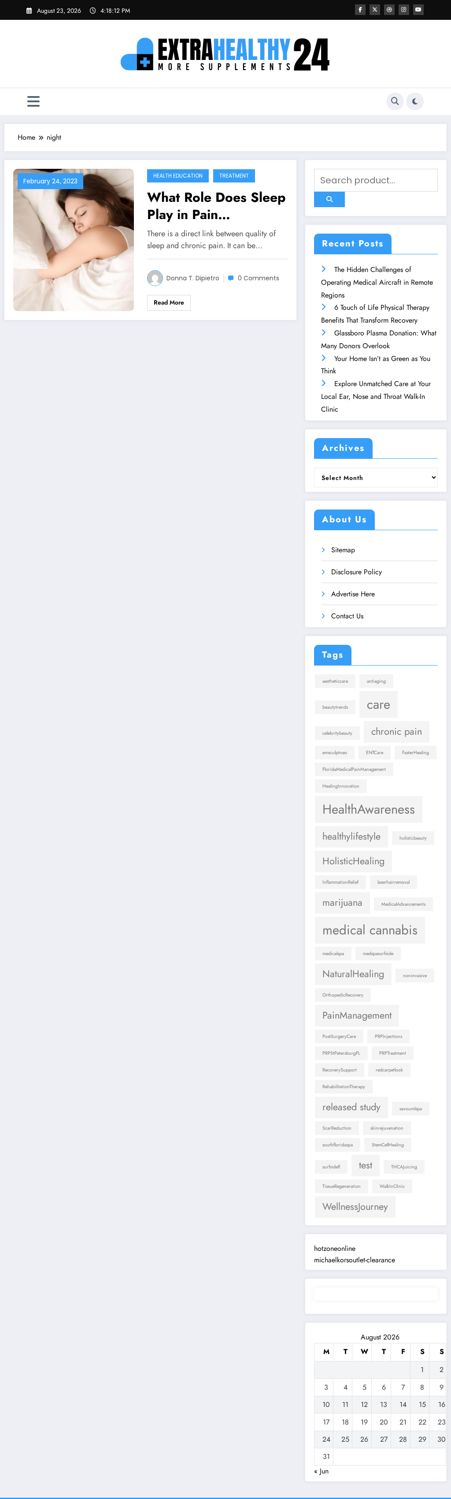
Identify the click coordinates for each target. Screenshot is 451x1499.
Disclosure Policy (356, 572)
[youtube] (418, 9)
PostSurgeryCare (339, 1036)
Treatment (234, 175)
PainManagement (357, 1015)
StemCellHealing (388, 1145)
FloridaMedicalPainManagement (354, 769)
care (378, 704)
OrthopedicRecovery (342, 995)
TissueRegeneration (341, 1186)
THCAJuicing (404, 1167)
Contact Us (347, 616)
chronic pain (396, 731)
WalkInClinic (392, 1186)
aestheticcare (335, 681)
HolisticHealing (353, 861)
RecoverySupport (339, 1070)
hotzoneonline (334, 1248)
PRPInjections (388, 1036)
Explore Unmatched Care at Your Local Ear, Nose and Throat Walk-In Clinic (376, 396)
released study (351, 1107)
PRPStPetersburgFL (341, 1053)
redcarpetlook (389, 1070)
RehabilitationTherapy (343, 1086)
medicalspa (333, 953)
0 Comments (258, 278)
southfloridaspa (337, 1145)
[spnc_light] (415, 101)
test (365, 1165)
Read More (169, 302)
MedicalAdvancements (403, 904)
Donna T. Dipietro (192, 278)
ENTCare (374, 752)
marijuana (342, 902)
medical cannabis (370, 930)
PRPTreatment (392, 1053)
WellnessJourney (355, 1206)
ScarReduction (336, 1128)
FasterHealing (415, 752)
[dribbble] (389, 9)
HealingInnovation (340, 786)
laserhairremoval (393, 882)
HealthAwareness (368, 809)
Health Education (178, 175)
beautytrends (335, 707)
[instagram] (404, 9)
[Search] (395, 101)
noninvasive (415, 975)
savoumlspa (410, 1108)
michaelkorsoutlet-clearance (354, 1260)
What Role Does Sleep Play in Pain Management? (216, 206)
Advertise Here (353, 594)
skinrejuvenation (386, 1128)
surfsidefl (331, 1167)
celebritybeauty (337, 733)
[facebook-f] (360, 9)
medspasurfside (378, 953)
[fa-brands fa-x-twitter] (375, 9)
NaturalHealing (353, 974)
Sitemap (343, 550)
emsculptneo (334, 752)
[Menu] (33, 101)
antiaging (376, 681)
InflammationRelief (340, 882)
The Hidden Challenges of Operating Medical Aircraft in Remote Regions (377, 282)
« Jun (321, 1471)
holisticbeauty (413, 838)
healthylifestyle (351, 836)
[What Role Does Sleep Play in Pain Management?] (73, 239)
